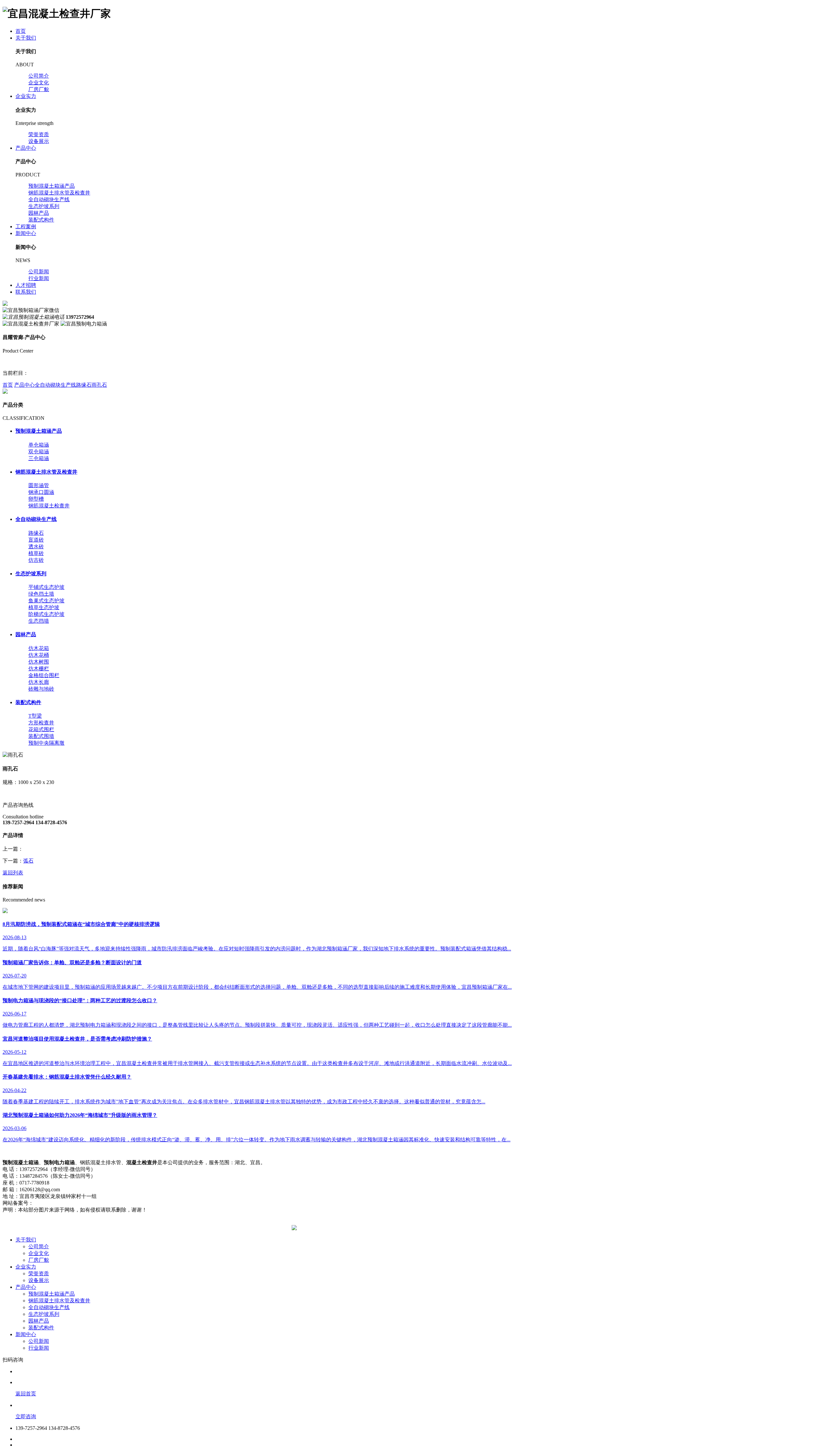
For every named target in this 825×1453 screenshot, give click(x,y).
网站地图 (98, 1203)
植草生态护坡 (43, 607)
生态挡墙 (38, 621)
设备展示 (38, 141)
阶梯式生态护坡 (46, 614)
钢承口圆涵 (41, 492)
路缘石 (84, 385)
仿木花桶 (38, 655)
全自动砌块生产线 (49, 199)
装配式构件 (41, 219)
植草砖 (36, 553)
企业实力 (25, 96)
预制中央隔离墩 (46, 743)
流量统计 (120, 1203)
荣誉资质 (38, 134)
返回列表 (13, 872)
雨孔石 (99, 385)
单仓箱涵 (38, 445)
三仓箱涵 (38, 458)
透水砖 (36, 546)
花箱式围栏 (41, 729)
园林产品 (38, 213)
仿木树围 (38, 662)
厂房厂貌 (38, 89)
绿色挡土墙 (41, 594)
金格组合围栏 (43, 675)
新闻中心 (25, 233)
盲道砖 (36, 540)
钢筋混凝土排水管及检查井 (59, 192)
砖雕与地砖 (41, 689)
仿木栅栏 (38, 668)
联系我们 (25, 292)
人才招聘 (25, 285)
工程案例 (25, 226)
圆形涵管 (38, 485)
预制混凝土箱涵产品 (51, 186)
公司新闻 (38, 271)
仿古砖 (36, 560)
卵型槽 (36, 499)
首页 (20, 31)
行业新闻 (38, 278)
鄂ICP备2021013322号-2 (60, 1203)
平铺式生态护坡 (46, 587)
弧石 (28, 860)
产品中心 (25, 148)
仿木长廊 (38, 682)
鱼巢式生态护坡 (46, 600)
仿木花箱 (38, 648)
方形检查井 (41, 722)
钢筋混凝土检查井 (49, 505)
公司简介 (38, 76)
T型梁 (35, 716)
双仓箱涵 (38, 451)
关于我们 (25, 38)
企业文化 (38, 82)
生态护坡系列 (43, 206)
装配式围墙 (41, 736)
